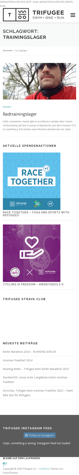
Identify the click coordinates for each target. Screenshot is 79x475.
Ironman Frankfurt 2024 (17, 360)
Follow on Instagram (41, 435)
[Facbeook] (4, 463)
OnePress (44, 468)
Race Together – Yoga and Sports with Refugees (36, 214)
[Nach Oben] (3, 465)
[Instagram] (6, 463)
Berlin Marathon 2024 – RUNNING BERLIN (29, 351)
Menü (72, 15)
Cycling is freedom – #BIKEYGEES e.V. (33, 284)
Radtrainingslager (20, 114)
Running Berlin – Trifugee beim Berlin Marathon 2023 (36, 369)
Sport (7, 106)
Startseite (7, 50)
